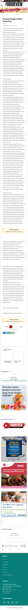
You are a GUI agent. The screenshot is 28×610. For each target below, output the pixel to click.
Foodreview (8, 607)
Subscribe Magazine (8, 575)
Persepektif (5, 564)
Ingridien (5, 572)
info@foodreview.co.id (9, 589)
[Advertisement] (14, 339)
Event (4, 559)
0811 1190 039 (7, 593)
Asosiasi (5, 569)
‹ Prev (7, 326)
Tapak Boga (6, 562)
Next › (21, 326)
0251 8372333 (7, 591)
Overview (5, 567)
